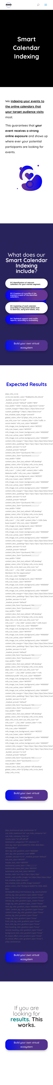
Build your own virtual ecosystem (26, 345)
